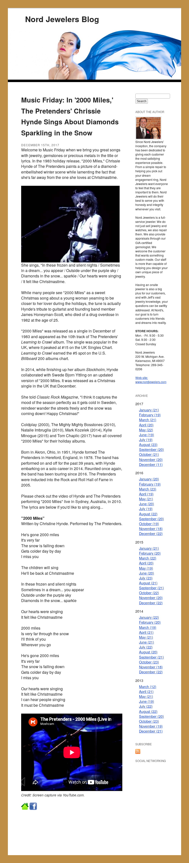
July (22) (146, 646)
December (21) (151, 731)
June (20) (146, 503)
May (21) (146, 498)
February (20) (150, 553)
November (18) (151, 528)
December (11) (151, 464)
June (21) (146, 642)
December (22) (151, 533)
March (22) (147, 558)
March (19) (147, 627)
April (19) (146, 493)
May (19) (146, 568)
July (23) (146, 577)
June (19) (146, 434)
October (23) (149, 661)
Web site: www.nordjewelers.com (150, 379)
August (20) (148, 651)
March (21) (147, 419)
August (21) (148, 582)
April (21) (146, 632)
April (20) (146, 424)
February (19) (150, 414)
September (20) (151, 449)
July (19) (146, 439)
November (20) (151, 459)
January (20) (149, 478)
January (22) (149, 617)
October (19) (149, 523)
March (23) (147, 488)
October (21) (149, 454)
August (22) (148, 513)
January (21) (149, 409)
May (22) (146, 429)
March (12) (147, 686)
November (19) (151, 726)
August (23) (148, 444)
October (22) (149, 592)
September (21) (151, 587)
